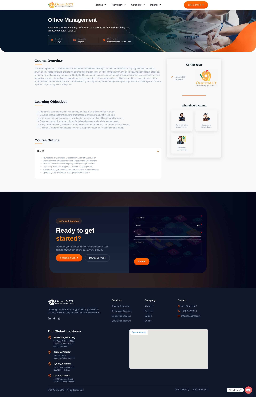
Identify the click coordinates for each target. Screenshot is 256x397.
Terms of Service (200, 389)
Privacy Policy (182, 389)
